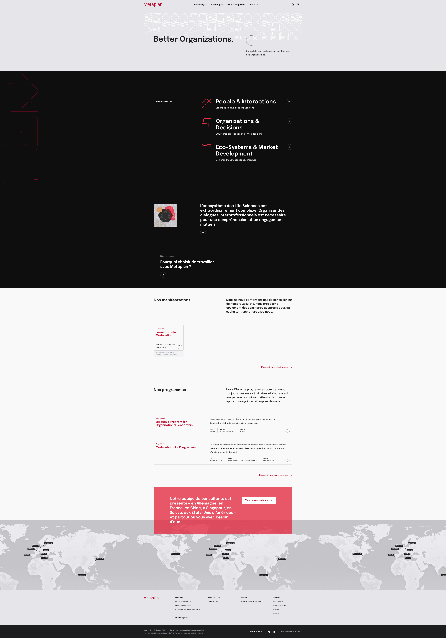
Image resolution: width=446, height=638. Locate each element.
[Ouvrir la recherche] (292, 4)
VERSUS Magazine (181, 618)
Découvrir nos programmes (273, 475)
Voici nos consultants (256, 500)
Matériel (276, 613)
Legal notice (148, 630)
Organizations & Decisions (184, 605)
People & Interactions (183, 601)
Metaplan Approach (280, 605)
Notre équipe (278, 601)
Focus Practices (214, 597)
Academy (244, 597)
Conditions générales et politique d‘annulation (187, 630)
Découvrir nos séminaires (274, 367)
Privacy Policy (161, 630)
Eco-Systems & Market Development (188, 609)
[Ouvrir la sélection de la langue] (298, 4)
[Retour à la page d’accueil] (154, 5)
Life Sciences (213, 601)
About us (276, 597)
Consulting (179, 597)
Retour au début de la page (290, 631)
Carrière (276, 609)
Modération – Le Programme (166, 353)
